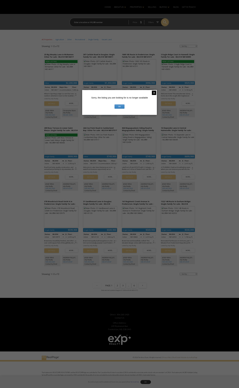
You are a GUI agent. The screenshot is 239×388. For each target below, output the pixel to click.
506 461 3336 (67, 115)
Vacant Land (107, 39)
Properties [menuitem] (136, 7)
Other (69, 39)
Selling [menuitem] (152, 7)
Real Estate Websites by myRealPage (185, 357)
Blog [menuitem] (176, 7)
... (128, 285)
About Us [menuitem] (119, 7)
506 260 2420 (50, 115)
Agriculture (60, 39)
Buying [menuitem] (163, 7)
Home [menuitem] (108, 7)
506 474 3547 (106, 115)
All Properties (47, 39)
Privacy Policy (167, 357)
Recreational (80, 39)
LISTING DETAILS (51, 103)
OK (145, 382)
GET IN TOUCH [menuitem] (189, 7)
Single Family (93, 39)
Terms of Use (135, 382)
